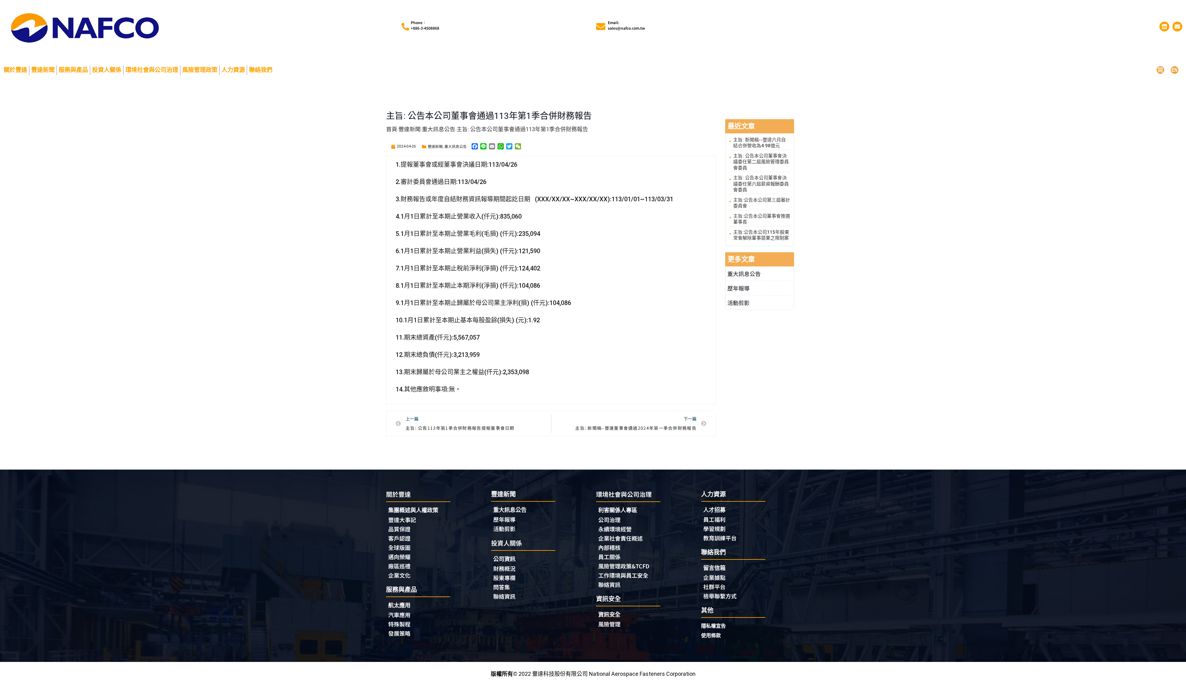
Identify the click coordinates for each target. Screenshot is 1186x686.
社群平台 (714, 587)
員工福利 (714, 519)
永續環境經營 (615, 529)
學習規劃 (714, 529)
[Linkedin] (1164, 26)
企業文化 (399, 575)
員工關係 (609, 557)
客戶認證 (399, 538)
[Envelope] (1177, 26)
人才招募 (714, 510)
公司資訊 (504, 559)
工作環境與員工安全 (623, 575)
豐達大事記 (402, 520)
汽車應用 (399, 615)
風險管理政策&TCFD (624, 566)
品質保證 (399, 529)
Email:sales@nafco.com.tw (626, 25)
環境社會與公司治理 (151, 69)
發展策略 (399, 633)
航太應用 (399, 605)
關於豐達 (15, 69)
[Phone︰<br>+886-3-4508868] (405, 27)
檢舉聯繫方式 (720, 596)
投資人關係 (106, 69)
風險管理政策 (199, 69)
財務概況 (504, 568)
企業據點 (714, 577)
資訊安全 (609, 614)
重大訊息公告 (455, 146)
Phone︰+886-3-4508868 (425, 25)
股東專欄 (504, 578)
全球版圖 (399, 547)
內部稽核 (609, 547)
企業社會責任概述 (620, 538)
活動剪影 (738, 303)
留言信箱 (714, 568)
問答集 (501, 587)
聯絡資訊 (504, 596)
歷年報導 (738, 288)
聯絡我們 (260, 69)
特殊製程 (399, 624)
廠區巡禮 (399, 566)
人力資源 (233, 69)
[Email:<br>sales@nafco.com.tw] (600, 26)
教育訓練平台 (720, 538)
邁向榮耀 (399, 557)
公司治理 (609, 520)
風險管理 (609, 624)
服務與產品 (73, 69)
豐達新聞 (43, 69)
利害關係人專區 (617, 510)
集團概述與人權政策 (413, 510)
